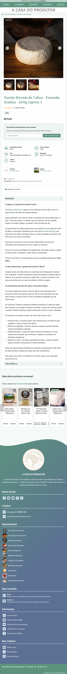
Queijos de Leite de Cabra (24, 14)
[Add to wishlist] (14, 390)
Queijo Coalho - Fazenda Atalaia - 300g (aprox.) (9, 411)
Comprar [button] (13, 423)
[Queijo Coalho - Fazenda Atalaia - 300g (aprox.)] (9, 397)
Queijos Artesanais (10, 14)
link (16, 359)
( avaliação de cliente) (19, 107)
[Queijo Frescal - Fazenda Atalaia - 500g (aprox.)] (57, 397)
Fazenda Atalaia (14, 171)
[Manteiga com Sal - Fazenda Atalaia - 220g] (25, 397)
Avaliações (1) (11, 364)
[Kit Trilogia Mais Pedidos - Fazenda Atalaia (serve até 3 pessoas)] (41, 397)
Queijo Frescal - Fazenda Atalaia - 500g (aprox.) (57, 411)
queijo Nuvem (18, 210)
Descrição (9, 199)
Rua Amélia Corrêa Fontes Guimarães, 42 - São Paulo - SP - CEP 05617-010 (24, 667)
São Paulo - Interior (45, 171)
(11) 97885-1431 (20, 512)
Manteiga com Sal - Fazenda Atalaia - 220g (25, 411)
